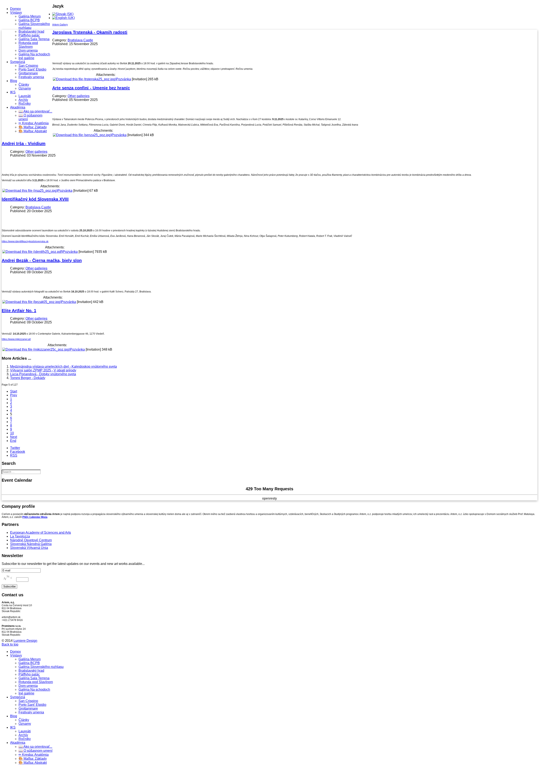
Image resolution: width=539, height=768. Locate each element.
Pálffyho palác (29, 35)
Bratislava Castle (80, 40)
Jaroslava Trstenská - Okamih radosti (89, 32)
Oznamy (25, 88)
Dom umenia (28, 50)
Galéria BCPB (29, 20)
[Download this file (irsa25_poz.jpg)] (29, 190)
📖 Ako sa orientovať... (35, 111)
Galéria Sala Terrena (34, 39)
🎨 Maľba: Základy (33, 127)
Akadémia (17, 107)
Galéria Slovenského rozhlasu (41, 667)
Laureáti (25, 96)
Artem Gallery (60, 24)
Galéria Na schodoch (34, 54)
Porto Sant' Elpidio (32, 69)
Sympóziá (17, 62)
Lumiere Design (25, 640)
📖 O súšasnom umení (35, 750)
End (13, 440)
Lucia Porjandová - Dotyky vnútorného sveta (43, 374)
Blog (13, 81)
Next (13, 437)
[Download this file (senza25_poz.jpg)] (82, 135)
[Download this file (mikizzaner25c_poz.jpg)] (36, 349)
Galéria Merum (30, 16)
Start (13, 391)
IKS (13, 92)
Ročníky (25, 103)
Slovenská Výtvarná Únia (29, 548)
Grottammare (28, 73)
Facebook (17, 451)
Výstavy (16, 12)
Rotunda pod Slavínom (28, 44)
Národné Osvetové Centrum (31, 540)
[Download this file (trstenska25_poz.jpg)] (84, 79)
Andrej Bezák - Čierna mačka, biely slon (42, 260)
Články (24, 84)
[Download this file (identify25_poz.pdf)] (32, 251)
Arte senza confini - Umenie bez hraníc (91, 88)
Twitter (15, 448)
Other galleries (78, 96)
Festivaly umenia (31, 77)
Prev (13, 395)
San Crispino (28, 65)
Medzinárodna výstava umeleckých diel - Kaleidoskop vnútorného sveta (63, 366)
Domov (15, 9)
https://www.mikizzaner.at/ (16, 339)
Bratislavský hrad (31, 31)
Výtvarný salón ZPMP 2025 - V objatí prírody (43, 370)
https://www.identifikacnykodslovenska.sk (25, 241)
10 (12, 433)
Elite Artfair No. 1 (19, 310)
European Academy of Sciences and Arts (40, 532)
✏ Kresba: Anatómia (34, 123)
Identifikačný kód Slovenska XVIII (35, 199)
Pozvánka (123, 79)
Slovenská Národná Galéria (31, 544)
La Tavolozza (20, 536)
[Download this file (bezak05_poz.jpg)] (31, 302)
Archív (23, 100)
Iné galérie (26, 58)
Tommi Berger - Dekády (27, 378)
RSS (13, 455)
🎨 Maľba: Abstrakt (33, 131)
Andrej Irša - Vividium (23, 143)
